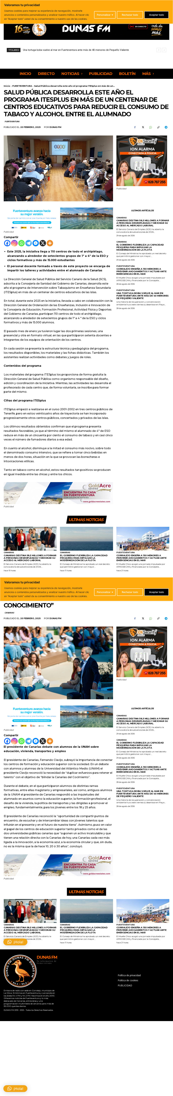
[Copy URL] (158, 127)
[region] (86, 12)
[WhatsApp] (150, 127)
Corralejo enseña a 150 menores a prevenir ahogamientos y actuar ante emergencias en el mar (141, 271)
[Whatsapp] (21, 243)
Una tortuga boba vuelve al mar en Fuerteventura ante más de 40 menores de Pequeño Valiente (142, 296)
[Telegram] (166, 127)
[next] (164, 50)
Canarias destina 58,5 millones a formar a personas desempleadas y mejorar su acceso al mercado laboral (142, 223)
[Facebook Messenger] (35, 243)
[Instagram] (14, 243)
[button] (15, 1088)
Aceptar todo (156, 14)
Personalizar (103, 14)
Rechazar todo (130, 14)
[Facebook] (134, 127)
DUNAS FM (55, 127)
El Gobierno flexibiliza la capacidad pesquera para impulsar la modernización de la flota (140, 247)
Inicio (7, 86)
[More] (50, 243)
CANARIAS (121, 218)
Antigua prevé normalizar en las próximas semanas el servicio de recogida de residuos (71, 49)
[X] (142, 127)
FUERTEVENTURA (22, 86)
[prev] (159, 50)
